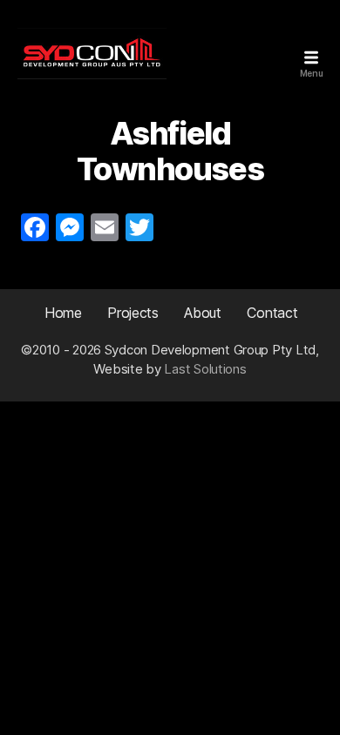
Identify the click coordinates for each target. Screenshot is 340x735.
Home (63, 312)
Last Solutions (205, 369)
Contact (272, 312)
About (202, 312)
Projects (133, 312)
